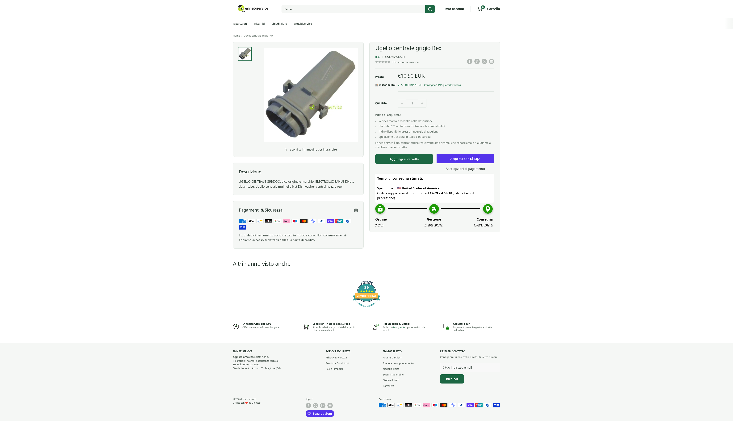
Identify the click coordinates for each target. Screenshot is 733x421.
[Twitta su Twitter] (484, 61)
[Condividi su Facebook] (469, 61)
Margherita (399, 327)
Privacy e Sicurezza (336, 357)
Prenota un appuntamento (398, 363)
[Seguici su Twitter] (315, 405)
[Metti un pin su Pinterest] (477, 61)
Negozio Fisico (391, 369)
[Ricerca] (430, 9)
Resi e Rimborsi (334, 369)
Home (236, 35)
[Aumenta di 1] (422, 103)
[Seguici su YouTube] (330, 405)
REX (377, 57)
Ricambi (259, 23)
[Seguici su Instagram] (322, 405)
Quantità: (381, 103)
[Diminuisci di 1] (402, 103)
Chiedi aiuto (279, 23)
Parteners (388, 386)
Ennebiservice (303, 23)
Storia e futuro (391, 380)
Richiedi (452, 379)
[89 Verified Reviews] (366, 309)
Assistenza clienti (392, 357)
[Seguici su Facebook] (308, 405)
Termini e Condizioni (337, 363)
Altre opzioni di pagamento (465, 169)
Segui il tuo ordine (393, 374)
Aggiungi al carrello (404, 159)
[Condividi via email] (491, 61)
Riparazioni (240, 23)
